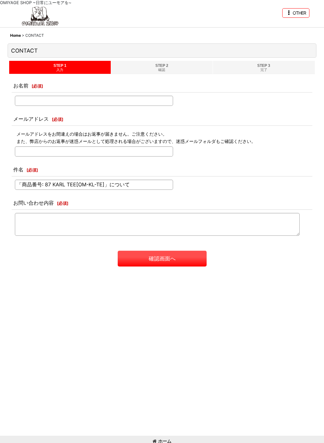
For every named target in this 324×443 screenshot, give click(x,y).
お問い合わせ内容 (33, 203)
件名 (18, 169)
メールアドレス (31, 119)
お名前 (20, 85)
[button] (295, 13)
